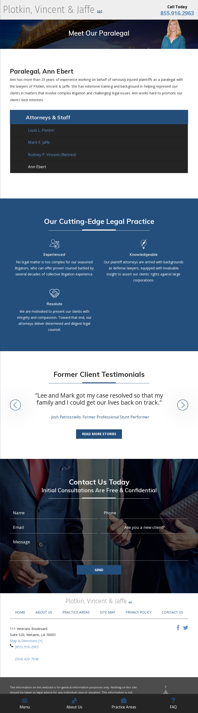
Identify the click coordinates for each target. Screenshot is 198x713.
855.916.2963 (177, 13)
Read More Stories (99, 434)
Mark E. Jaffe (39, 142)
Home (20, 612)
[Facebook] (178, 629)
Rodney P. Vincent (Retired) (52, 154)
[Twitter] (185, 629)
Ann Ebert (37, 166)
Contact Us (172, 612)
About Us (43, 612)
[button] (15, 405)
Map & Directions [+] (26, 640)
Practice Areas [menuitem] (124, 707)
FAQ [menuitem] (173, 707)
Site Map (107, 612)
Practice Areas (76, 612)
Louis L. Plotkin (41, 130)
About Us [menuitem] (74, 707)
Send (99, 570)
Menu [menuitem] (25, 707)
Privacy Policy (138, 612)
